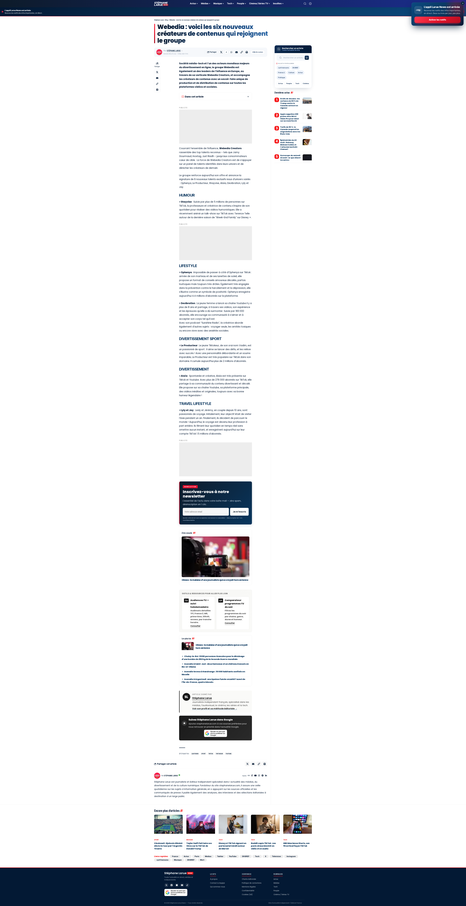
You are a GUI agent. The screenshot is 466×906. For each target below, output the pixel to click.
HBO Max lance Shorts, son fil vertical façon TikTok (296, 844)
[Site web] (248, 776)
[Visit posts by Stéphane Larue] (159, 52)
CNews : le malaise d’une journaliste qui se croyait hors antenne (215, 580)
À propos (213, 879)
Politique (281, 78)
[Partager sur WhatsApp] (231, 52)
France (175, 856)
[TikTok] (187, 885)
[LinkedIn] (266, 776)
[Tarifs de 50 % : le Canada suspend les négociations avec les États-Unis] (307, 129)
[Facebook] (252, 776)
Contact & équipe (217, 883)
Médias (208, 856)
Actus (300, 73)
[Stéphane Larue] (161, 3)
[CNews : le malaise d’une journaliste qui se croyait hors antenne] (215, 556)
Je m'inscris (239, 511)
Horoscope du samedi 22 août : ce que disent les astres (290, 157)
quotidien (195, 754)
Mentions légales (249, 887)
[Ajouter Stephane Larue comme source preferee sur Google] (215, 733)
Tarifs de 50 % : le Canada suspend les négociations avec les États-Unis (290, 130)
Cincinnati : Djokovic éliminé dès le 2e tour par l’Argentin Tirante (168, 846)
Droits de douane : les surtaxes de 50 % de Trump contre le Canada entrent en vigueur (290, 103)
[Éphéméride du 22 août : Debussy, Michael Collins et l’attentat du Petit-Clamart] (307, 142)
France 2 (281, 73)
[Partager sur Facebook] (226, 52)
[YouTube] (255, 776)
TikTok (210, 754)
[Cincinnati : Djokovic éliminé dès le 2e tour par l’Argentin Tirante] (168, 826)
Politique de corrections (251, 883)
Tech (297, 83)
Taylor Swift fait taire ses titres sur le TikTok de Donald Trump (199, 846)
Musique (189, 840)
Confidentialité (248, 891)
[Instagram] (259, 776)
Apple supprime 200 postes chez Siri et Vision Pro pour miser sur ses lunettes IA (289, 117)
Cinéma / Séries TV (281, 894)
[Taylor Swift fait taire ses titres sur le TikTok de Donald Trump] (200, 826)
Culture (291, 73)
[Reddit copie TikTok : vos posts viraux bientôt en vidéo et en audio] (265, 826)
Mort (202, 860)
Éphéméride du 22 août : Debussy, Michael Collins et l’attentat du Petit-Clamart (289, 145)
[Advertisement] (215, 127)
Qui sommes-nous (217, 887)
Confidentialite (189, 520)
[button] (305, 4)
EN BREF (295, 68)
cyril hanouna (283, 68)
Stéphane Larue (174, 51)
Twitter (220, 856)
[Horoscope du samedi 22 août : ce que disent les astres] (307, 158)
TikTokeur (219, 754)
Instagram (291, 856)
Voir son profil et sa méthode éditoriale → (214, 708)
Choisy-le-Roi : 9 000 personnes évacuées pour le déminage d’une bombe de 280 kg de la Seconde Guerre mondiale (213, 658)
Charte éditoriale (249, 879)
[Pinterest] (262, 776)
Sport (203, 754)
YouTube (228, 754)
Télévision (276, 856)
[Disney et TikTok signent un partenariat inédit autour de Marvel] (233, 826)
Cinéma (306, 83)
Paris (197, 856)
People (289, 83)
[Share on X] (221, 52)
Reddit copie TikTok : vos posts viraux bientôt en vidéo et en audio (263, 846)
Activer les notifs (437, 20)
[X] (166, 885)
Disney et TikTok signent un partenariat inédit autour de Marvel (232, 846)
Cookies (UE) (247, 894)
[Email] (236, 52)
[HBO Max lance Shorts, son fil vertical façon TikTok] (297, 826)
